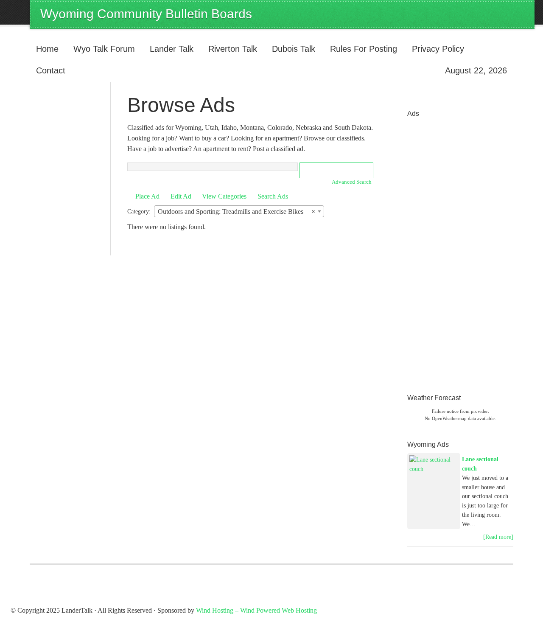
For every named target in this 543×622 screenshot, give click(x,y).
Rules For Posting (363, 48)
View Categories (224, 196)
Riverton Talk (229, 48)
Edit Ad (181, 196)
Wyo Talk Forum (104, 48)
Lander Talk (168, 48)
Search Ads (273, 196)
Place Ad (147, 196)
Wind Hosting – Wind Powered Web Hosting (256, 610)
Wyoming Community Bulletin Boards (146, 14)
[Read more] (498, 537)
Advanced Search (352, 182)
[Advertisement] (441, 249)
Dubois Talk (290, 48)
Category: (139, 211)
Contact (50, 70)
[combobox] (239, 211)
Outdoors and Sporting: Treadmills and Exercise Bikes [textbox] (236, 211)
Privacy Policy (438, 48)
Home (47, 48)
